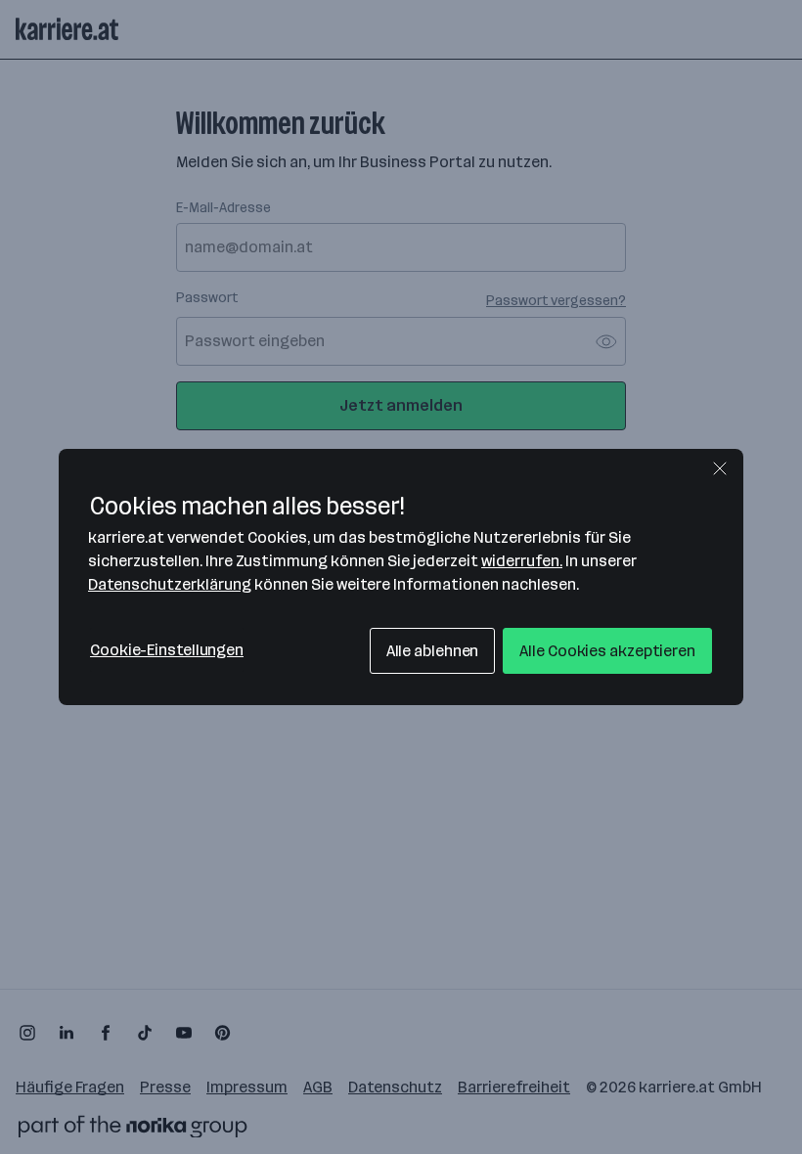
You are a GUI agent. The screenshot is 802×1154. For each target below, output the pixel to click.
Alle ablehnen (432, 651)
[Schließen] (719, 468)
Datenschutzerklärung (169, 584)
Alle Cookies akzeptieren (607, 651)
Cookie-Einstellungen (167, 650)
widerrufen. (521, 561)
